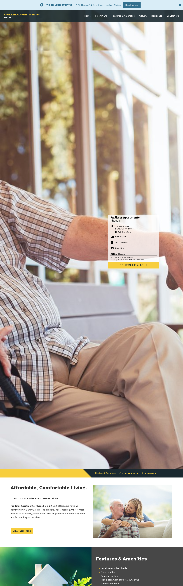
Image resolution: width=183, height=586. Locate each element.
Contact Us (173, 15)
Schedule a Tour (134, 265)
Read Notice (131, 5)
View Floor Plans (22, 530)
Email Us (119, 248)
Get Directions (124, 232)
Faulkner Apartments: (22, 16)
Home (87, 15)
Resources (150, 473)
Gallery (143, 15)
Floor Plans (101, 15)
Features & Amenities (123, 15)
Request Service (130, 473)
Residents (156, 15)
